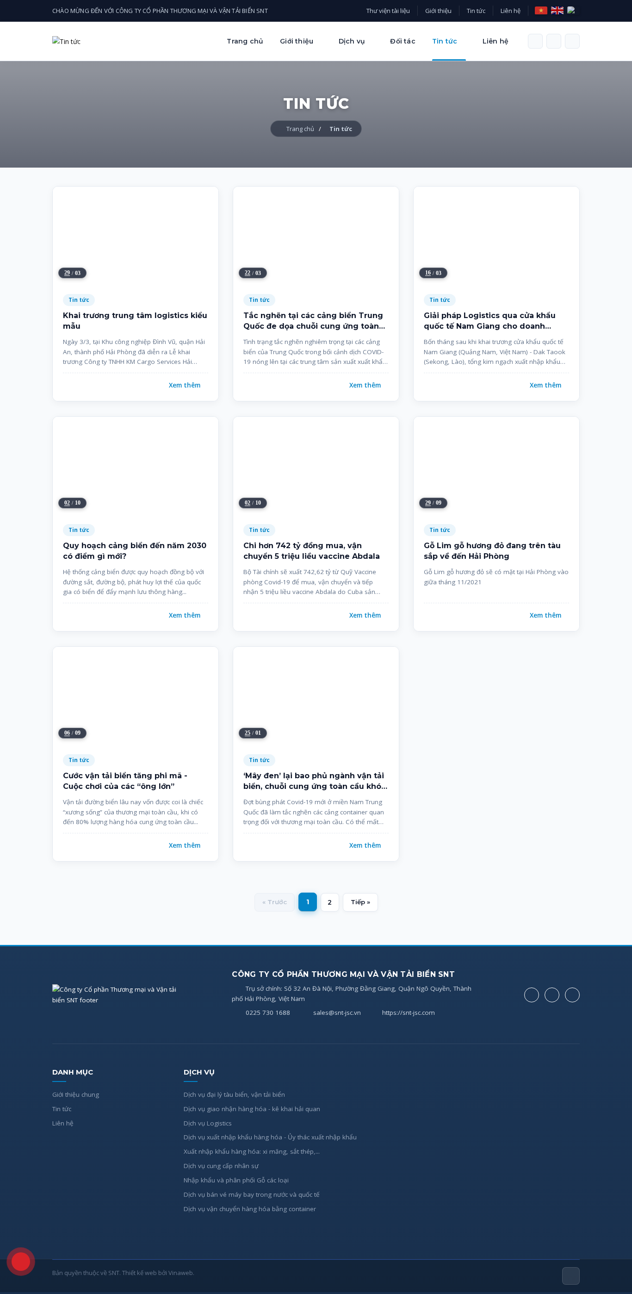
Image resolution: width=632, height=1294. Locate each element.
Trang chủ (245, 41)
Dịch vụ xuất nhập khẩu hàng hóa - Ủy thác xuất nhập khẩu (270, 1137)
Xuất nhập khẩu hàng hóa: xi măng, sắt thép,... (252, 1151)
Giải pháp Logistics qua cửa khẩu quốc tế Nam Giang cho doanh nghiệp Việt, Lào (490, 321)
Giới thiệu (438, 10)
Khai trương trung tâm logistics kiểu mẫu (135, 320)
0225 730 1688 (268, 1012)
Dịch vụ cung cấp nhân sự (221, 1166)
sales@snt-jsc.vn (337, 1012)
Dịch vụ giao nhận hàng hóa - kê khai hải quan (252, 1109)
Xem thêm (184, 385)
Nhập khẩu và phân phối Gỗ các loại (236, 1180)
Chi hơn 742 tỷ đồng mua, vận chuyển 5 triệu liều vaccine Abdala (311, 550)
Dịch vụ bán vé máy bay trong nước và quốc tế (252, 1194)
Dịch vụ (352, 41)
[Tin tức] (66, 41)
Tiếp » (360, 902)
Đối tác (402, 41)
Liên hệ (510, 10)
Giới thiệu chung (75, 1094)
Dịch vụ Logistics (208, 1123)
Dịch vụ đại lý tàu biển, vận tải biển (234, 1094)
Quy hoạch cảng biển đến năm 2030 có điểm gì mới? (134, 550)
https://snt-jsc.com (408, 1012)
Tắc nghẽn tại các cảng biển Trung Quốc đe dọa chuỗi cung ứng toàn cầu (313, 321)
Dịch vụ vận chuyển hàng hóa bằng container (250, 1209)
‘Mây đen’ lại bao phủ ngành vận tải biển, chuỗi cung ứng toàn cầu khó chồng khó (313, 781)
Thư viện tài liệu (388, 10)
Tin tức (476, 10)
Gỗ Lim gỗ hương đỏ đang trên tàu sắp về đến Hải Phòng (492, 550)
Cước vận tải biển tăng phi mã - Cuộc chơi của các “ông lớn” (125, 780)
